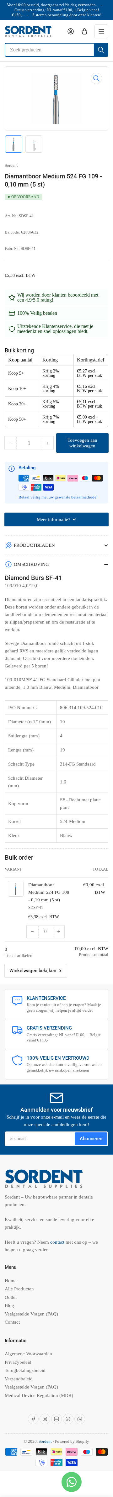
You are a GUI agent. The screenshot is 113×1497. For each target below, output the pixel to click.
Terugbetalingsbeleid (25, 1370)
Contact (12, 1322)
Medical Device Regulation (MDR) (39, 1395)
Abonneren (91, 1138)
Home (11, 1280)
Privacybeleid (18, 1362)
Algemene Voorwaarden (28, 1353)
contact (58, 1242)
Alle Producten (19, 1288)
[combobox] (56, 50)
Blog (9, 1305)
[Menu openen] (101, 31)
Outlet (11, 1297)
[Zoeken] (101, 49)
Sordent (11, 165)
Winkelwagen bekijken (32, 970)
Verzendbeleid (19, 1378)
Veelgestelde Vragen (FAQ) (31, 1313)
